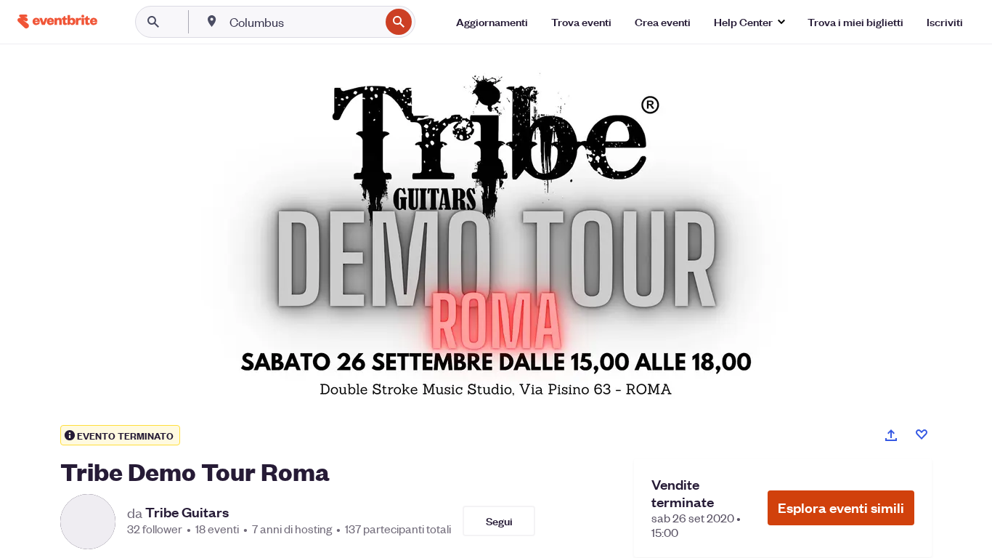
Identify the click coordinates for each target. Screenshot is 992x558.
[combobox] (303, 22)
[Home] (57, 21)
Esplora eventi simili (841, 507)
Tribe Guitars (187, 512)
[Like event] (921, 434)
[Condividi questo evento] (891, 435)
